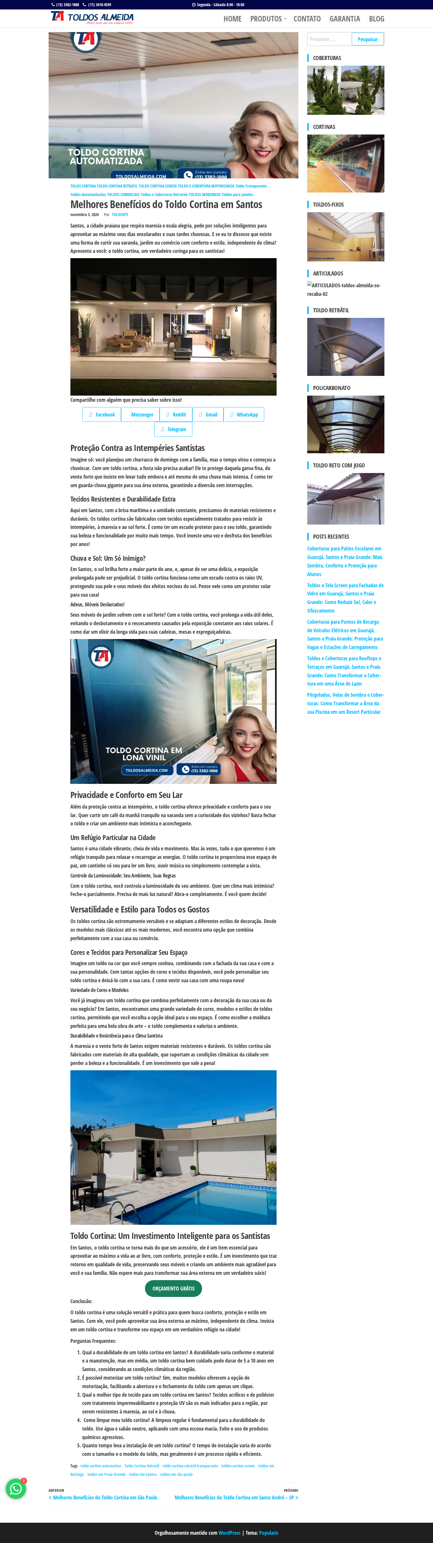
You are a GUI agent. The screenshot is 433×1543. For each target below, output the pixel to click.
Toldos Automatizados (88, 194)
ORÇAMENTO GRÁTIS (173, 1288)
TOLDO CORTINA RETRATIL (117, 186)
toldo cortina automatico (100, 1466)
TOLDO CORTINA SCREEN (158, 186)
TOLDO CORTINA (83, 186)
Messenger (140, 414)
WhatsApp (245, 414)
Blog (376, 18)
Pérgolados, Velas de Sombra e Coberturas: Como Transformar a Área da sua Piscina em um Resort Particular (345, 703)
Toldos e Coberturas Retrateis (164, 194)
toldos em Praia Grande (106, 1474)
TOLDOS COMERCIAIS (123, 194)
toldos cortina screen (238, 1466)
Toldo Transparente (251, 186)
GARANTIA (345, 18)
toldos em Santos (143, 1474)
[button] (79, 326)
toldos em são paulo (176, 1474)
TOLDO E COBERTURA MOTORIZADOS (206, 186)
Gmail (209, 414)
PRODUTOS (266, 18)
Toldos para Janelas (237, 194)
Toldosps (120, 214)
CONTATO (307, 18)
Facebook (103, 414)
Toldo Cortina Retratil (142, 1466)
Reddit (177, 414)
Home (233, 18)
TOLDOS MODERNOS (205, 194)
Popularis (268, 1532)
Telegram (174, 429)
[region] (173, 327)
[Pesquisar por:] (346, 39)
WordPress (230, 1532)
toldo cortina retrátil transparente (190, 1466)
